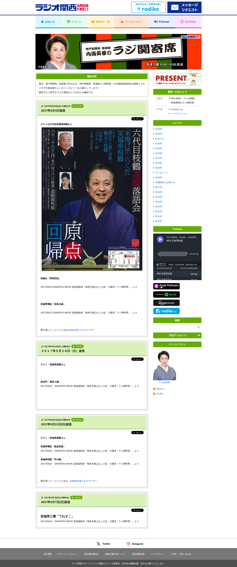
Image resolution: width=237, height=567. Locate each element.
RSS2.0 (160, 389)
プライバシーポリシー (67, 554)
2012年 (158, 211)
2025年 (158, 134)
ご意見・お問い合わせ (180, 554)
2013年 (158, 206)
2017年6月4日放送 (53, 110)
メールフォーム (178, 113)
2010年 (158, 221)
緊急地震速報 (138, 554)
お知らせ (159, 138)
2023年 (158, 148)
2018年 (158, 177)
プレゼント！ (161, 172)
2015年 (158, 197)
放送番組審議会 (91, 554)
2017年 (158, 187)
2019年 (158, 167)
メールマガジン (156, 554)
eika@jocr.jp (177, 109)
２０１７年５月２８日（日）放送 (63, 351)
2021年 (158, 158)
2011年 (158, 216)
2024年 (158, 143)
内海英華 (165, 382)
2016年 (158, 192)
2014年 (158, 201)
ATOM (159, 393)
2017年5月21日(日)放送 (56, 424)
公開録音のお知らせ (165, 182)
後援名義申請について (115, 554)
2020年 (158, 163)
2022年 (158, 153)
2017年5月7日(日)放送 (55, 502)
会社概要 (47, 554)
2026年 (158, 129)
